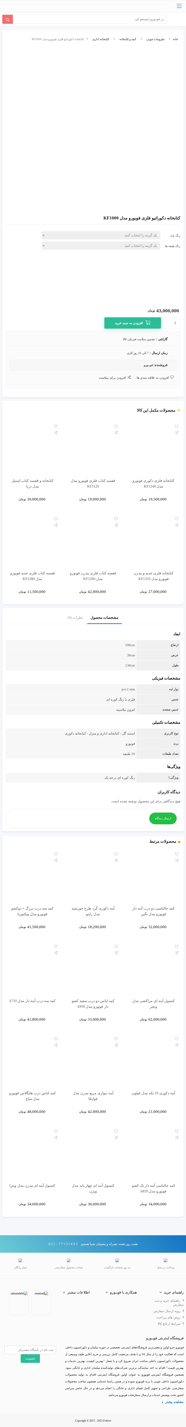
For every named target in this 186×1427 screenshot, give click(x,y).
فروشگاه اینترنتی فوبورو (157, 1374)
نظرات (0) (75, 617)
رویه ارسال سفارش (167, 1311)
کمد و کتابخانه (127, 39)
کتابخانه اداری (100, 39)
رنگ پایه (175, 235)
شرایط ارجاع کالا (169, 1323)
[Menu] (179, 6)
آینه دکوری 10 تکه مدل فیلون (153, 1093)
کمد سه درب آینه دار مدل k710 (33, 1001)
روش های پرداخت (168, 1317)
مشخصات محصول (105, 617)
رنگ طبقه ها (172, 246)
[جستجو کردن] (7, 19)
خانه (175, 39)
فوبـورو (148, 365)
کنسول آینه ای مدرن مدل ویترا (32, 1185)
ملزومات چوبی (155, 39)
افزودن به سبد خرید (129, 323)
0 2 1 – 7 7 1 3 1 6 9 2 (63, 1244)
